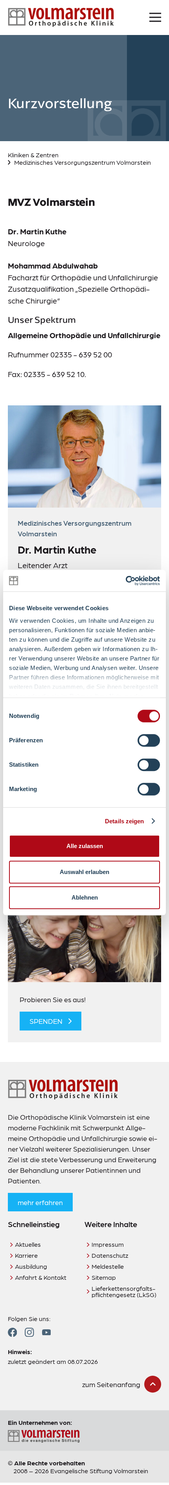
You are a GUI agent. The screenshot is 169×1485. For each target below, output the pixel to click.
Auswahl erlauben (84, 872)
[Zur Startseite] (61, 17)
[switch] (149, 740)
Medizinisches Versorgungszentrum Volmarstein (82, 162)
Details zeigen (124, 821)
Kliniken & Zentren (33, 154)
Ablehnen (85, 897)
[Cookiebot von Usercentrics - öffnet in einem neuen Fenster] (125, 581)
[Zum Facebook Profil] (12, 1332)
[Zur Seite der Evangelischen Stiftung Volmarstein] (84, 1436)
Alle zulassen (84, 846)
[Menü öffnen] (155, 17)
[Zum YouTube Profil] (46, 1332)
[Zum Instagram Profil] (29, 1332)
